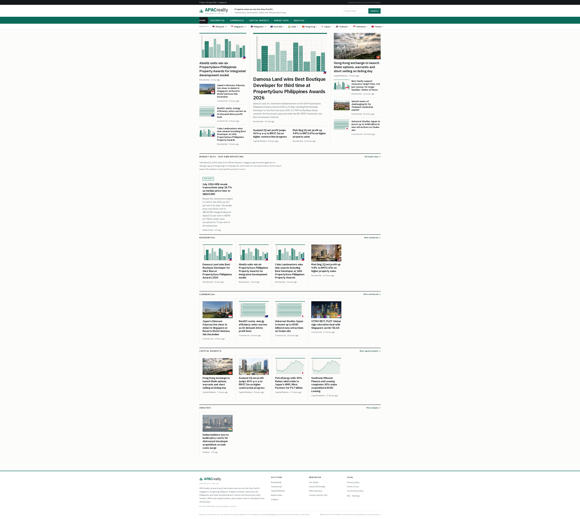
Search (375, 11)
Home (202, 20)
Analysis (299, 20)
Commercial (237, 20)
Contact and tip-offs (318, 495)
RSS (349, 495)
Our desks (313, 482)
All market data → (373, 157)
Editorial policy (315, 490)
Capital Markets (259, 20)
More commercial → (372, 294)
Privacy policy (353, 482)
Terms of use (353, 486)
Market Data (281, 20)
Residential (217, 20)
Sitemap (356, 495)
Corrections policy (355, 490)
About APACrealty (317, 486)
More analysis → (374, 408)
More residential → (372, 237)
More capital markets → (370, 351)
